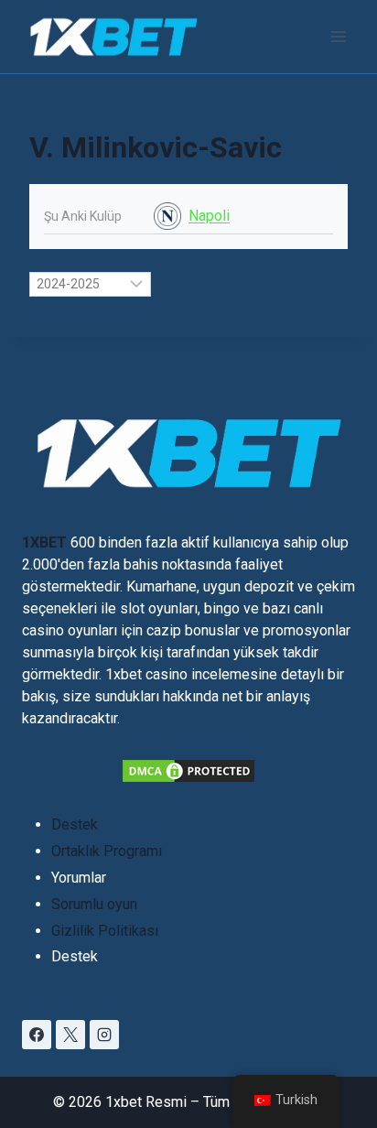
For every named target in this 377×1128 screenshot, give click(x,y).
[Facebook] (36, 1034)
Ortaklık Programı (106, 851)
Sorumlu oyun (94, 904)
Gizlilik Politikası (104, 930)
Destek (74, 824)
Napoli (209, 215)
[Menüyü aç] (338, 36)
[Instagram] (104, 1034)
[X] (70, 1034)
